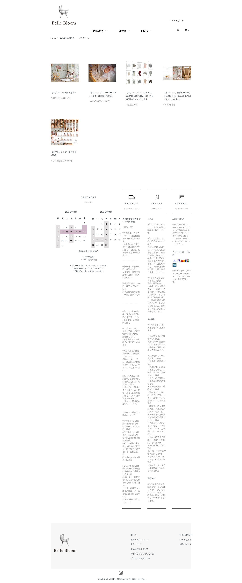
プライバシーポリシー (140, 558)
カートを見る (185, 539)
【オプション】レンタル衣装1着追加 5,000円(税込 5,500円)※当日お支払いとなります (139, 96)
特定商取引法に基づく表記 (142, 553)
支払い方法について (139, 548)
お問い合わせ (185, 544)
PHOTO (144, 30)
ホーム (53, 38)
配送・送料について (139, 539)
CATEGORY (97, 30)
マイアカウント (176, 20)
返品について (136, 544)
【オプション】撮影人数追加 (63, 92)
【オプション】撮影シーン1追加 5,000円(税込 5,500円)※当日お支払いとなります (177, 96)
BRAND (122, 30)
